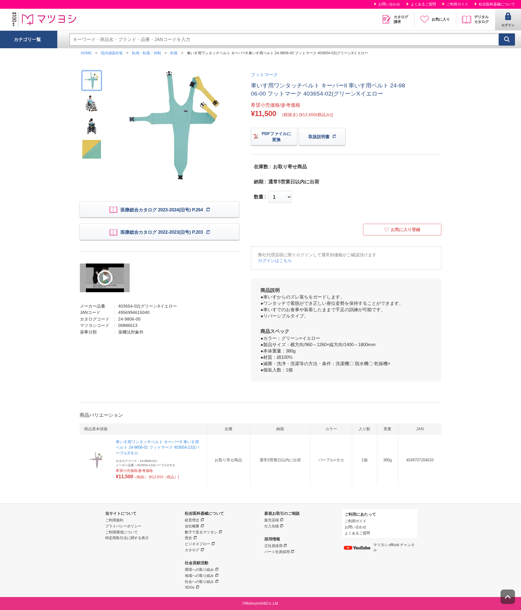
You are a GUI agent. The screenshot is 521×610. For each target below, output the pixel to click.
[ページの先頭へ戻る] (507, 596)
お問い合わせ (389, 4)
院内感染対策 (112, 53)
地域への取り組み (199, 576)
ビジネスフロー (197, 544)
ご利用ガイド (457, 4)
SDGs (189, 587)
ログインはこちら (275, 260)
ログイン (508, 25)
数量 (259, 196)
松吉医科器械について (497, 4)
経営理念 (192, 520)
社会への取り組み (199, 582)
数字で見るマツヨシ (201, 532)
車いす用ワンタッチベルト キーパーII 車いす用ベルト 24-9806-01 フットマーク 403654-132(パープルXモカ (157, 447)
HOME (86, 53)
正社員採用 (273, 546)
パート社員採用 (277, 552)
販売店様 (271, 520)
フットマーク (264, 74)
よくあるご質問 (423, 4)
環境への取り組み (199, 569)
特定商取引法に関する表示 (127, 538)
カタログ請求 (401, 19)
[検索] (507, 39)
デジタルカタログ (481, 19)
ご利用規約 (114, 520)
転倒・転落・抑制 (146, 53)
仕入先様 (271, 526)
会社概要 (192, 526)
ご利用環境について (121, 532)
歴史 (188, 538)
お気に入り (441, 19)
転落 (174, 53)
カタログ (192, 550)
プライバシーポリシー (123, 526)
